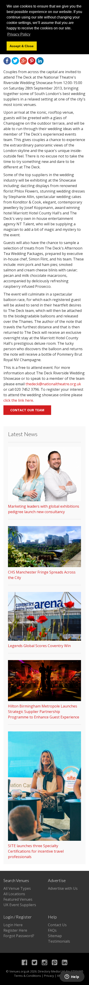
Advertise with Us (63, 888)
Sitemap (55, 935)
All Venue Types (17, 888)
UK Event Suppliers (19, 904)
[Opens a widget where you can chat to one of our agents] (71, 977)
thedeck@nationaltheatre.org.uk (53, 383)
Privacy (49, 976)
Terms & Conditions (27, 976)
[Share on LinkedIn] (40, 60)
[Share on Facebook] (7, 60)
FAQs (52, 930)
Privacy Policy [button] (18, 34)
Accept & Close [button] (22, 46)
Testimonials (59, 941)
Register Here (15, 930)
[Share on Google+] (23, 60)
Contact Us (57, 924)
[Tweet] (15, 60)
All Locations (14, 893)
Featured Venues (17, 899)
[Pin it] (31, 60)
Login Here (13, 924)
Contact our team (27, 410)
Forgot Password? (18, 935)
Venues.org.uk (19, 971)
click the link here (18, 400)
